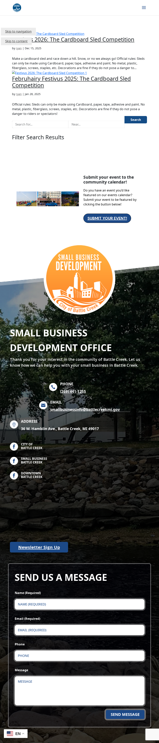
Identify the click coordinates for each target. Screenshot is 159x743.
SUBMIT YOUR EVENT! (107, 218)
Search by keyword (25, 116)
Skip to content (16, 41)
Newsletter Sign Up (39, 547)
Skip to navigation (18, 31)
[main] (79, 381)
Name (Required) (28, 593)
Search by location (81, 116)
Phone (20, 644)
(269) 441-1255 (73, 391)
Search (135, 120)
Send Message (125, 714)
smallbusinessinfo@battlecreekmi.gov (85, 409)
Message (21, 670)
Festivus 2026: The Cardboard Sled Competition (73, 39)
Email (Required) (27, 619)
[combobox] (40, 124)
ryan (19, 48)
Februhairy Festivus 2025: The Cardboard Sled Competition (71, 82)
